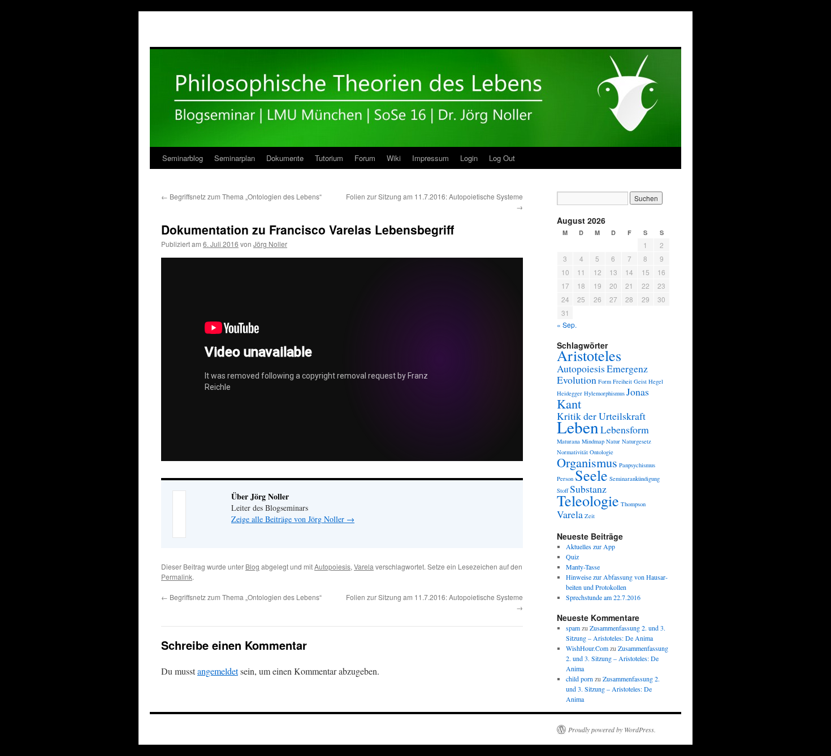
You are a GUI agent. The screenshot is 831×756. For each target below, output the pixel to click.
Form (604, 381)
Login (469, 158)
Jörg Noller (270, 244)
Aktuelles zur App (590, 546)
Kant (569, 403)
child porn (579, 678)
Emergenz (627, 368)
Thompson (633, 504)
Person (565, 479)
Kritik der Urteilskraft (601, 416)
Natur (613, 441)
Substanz (588, 489)
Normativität (572, 452)
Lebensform (624, 429)
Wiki (394, 158)
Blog (252, 566)
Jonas (637, 391)
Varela (364, 566)
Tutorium (329, 158)
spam (573, 627)
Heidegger (569, 393)
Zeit (590, 516)
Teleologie (588, 500)
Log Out (502, 158)
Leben (578, 427)
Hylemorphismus (604, 393)
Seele (591, 475)
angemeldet (217, 671)
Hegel (655, 381)
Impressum (430, 158)
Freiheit (622, 381)
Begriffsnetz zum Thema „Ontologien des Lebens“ (241, 196)
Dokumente (285, 158)
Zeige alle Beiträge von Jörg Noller (292, 519)
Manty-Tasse (583, 566)
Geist (640, 381)
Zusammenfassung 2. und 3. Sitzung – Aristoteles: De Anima (617, 658)
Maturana (568, 441)
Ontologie (601, 452)
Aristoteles (589, 355)
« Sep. (567, 324)
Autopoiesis (332, 566)
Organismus (587, 462)
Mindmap (593, 441)
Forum (364, 158)
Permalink (176, 576)
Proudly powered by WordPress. (612, 729)
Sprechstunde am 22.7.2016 (603, 597)
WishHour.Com (587, 648)
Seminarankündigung (634, 479)
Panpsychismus (637, 465)
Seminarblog (182, 158)
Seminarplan (234, 158)
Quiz (572, 556)
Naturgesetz (636, 441)
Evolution (576, 379)
